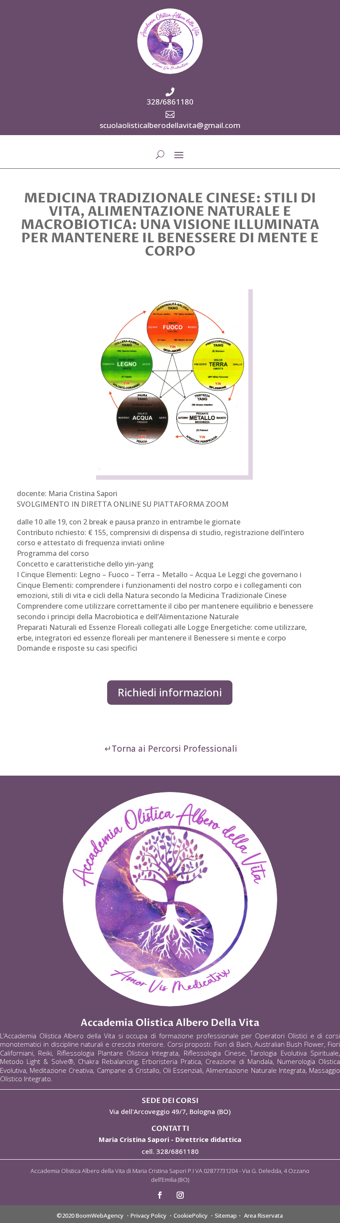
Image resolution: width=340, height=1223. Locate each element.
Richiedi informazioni (170, 692)
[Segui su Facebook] (160, 1195)
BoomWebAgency (100, 1215)
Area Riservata (263, 1215)
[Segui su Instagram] (180, 1195)
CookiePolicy (191, 1215)
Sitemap (226, 1215)
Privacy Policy (148, 1215)
